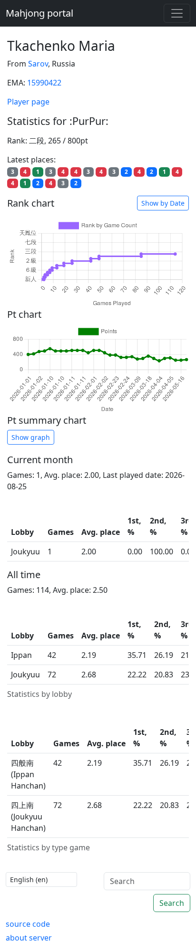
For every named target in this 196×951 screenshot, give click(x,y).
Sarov (38, 63)
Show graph (30, 437)
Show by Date (163, 203)
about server (29, 937)
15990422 (44, 82)
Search (171, 903)
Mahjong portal (39, 13)
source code (28, 924)
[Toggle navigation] (177, 13)
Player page (28, 101)
